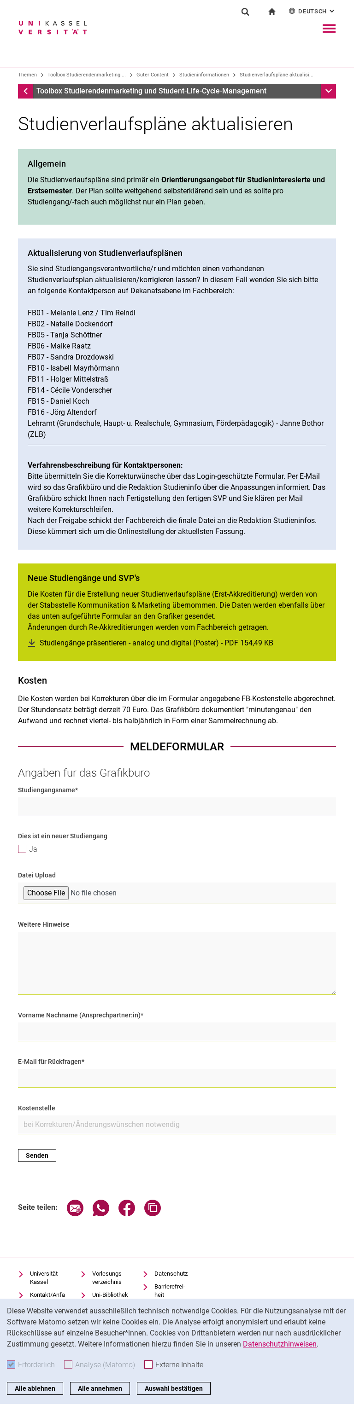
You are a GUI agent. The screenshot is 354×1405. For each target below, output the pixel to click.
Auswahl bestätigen (174, 1388)
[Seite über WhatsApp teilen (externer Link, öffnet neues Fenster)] (101, 1213)
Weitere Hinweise (44, 924)
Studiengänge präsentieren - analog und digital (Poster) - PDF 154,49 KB (156, 643)
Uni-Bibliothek (110, 1294)
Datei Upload (37, 875)
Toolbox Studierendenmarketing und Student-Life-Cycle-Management (151, 91)
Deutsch (317, 11)
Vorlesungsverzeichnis (108, 1277)
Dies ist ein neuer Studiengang (62, 836)
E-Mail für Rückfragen (51, 1061)
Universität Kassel (44, 1277)
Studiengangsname (48, 790)
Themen (27, 75)
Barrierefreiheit (169, 1290)
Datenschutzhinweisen (280, 1344)
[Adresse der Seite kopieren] (152, 1213)
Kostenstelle (36, 1108)
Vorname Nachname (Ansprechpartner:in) (80, 1015)
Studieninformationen (204, 75)
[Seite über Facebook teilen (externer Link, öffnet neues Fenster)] (126, 1213)
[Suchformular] (245, 11)
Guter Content (152, 75)
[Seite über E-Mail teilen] (75, 1213)
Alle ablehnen (35, 1388)
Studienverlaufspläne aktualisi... (276, 75)
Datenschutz (171, 1273)
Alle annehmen (100, 1388)
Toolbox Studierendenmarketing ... (86, 75)
